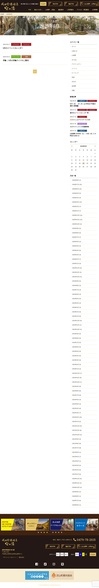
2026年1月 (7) (76, 211)
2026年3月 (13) (77, 202)
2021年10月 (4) (77, 434)
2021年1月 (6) (76, 474)
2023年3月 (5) (76, 360)
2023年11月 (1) (77, 325)
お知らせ (74, 51)
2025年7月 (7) (76, 237)
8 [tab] (58, 532)
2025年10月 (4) (77, 224)
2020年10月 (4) (77, 487)
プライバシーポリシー (9, 557)
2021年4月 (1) (76, 461)
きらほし (74, 59)
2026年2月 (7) (76, 206)
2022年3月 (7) (76, 412)
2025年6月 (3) (76, 241)
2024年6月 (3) (76, 294)
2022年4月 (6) (76, 408)
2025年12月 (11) (77, 215)
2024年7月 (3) (76, 290)
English (43, 4)
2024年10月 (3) (77, 276)
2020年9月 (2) (76, 491)
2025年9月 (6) (76, 228)
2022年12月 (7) (77, 373)
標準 (62, 554)
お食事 (74, 55)
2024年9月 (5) (76, 281)
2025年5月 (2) (76, 246)
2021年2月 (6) (76, 470)
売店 (73, 77)
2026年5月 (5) (76, 193)
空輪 (73, 90)
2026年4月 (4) (76, 197)
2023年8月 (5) (76, 338)
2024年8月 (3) (76, 285)
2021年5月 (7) (76, 456)
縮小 (66, 554)
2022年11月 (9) (77, 377)
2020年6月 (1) (76, 505)
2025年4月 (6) (76, 250)
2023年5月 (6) (76, 351)
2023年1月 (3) (76, 369)
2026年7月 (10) (77, 184)
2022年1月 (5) (76, 421)
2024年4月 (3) (76, 303)
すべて (74, 46)
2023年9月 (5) (76, 333)
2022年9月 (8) (76, 386)
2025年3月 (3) (76, 254)
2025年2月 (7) (76, 259)
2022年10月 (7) (77, 382)
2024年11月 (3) (77, 272)
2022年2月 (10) (77, 417)
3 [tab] (44, 532)
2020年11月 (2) (77, 483)
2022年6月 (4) (76, 399)
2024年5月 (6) (76, 298)
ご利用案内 (70, 9)
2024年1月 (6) (76, 316)
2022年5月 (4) (76, 404)
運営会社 (21, 557)
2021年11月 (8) (77, 430)
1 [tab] (38, 532)
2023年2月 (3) (76, 364)
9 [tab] (61, 532)
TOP (29, 9)
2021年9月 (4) (76, 439)
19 (83, 163)
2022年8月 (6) (76, 391)
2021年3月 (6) (76, 465)
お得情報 (95, 9)
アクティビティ (76, 64)
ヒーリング (75, 73)
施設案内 (61, 9)
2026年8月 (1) (76, 180)
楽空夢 (74, 86)
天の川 (74, 81)
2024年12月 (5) (77, 268)
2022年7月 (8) (76, 395)
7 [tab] (55, 532)
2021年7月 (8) (76, 448)
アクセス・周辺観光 (83, 9)
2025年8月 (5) (76, 233)
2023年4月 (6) (76, 355)
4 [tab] (47, 532)
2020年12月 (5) (77, 478)
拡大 (58, 554)
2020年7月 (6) (76, 500)
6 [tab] (52, 532)
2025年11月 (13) (77, 219)
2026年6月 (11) (77, 189)
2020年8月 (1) (76, 496)
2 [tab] (41, 532)
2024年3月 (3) (76, 307)
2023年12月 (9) (77, 320)
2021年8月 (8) (76, 443)
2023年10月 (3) (77, 329)
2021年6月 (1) (76, 452)
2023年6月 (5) (76, 347)
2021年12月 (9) (77, 426)
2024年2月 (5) (76, 312)
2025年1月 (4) (76, 263)
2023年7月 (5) (76, 342)
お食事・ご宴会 (50, 9)
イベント (74, 68)
